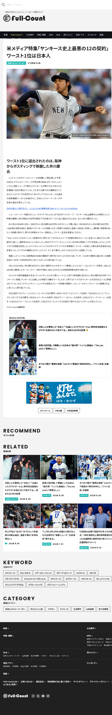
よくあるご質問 (9, 684)
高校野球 (6, 666)
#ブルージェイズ (35, 584)
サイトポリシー (79, 681)
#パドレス (80, 573)
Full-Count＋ (17, 34)
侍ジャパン (68, 34)
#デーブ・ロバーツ (64, 573)
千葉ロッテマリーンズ (94, 645)
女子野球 (34, 666)
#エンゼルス (25, 573)
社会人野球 (24, 666)
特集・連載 (41, 34)
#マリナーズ (56, 578)
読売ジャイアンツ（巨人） (95, 639)
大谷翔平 (30, 34)
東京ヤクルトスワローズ (95, 642)
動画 (101, 34)
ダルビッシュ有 (36, 609)
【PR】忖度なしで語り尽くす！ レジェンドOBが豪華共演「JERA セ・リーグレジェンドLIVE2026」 (42, 208)
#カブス (93, 573)
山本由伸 (90, 609)
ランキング (92, 34)
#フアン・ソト (71, 578)
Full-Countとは (10, 681)
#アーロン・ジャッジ (43, 573)
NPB (51, 34)
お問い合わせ (26, 681)
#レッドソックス (103, 578)
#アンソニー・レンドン (56, 584)
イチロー (51, 609)
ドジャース (64, 609)
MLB (58, 34)
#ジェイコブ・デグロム (14, 584)
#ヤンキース (45, 410)
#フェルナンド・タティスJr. (35, 578)
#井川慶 (58, 410)
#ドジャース (10, 573)
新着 (6, 34)
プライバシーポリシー (99, 681)
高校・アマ (80, 34)
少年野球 (42, 666)
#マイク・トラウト (12, 578)
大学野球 (15, 666)
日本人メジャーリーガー (16, 63)
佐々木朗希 (103, 609)
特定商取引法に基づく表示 (58, 681)
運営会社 (40, 681)
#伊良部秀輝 (72, 410)
